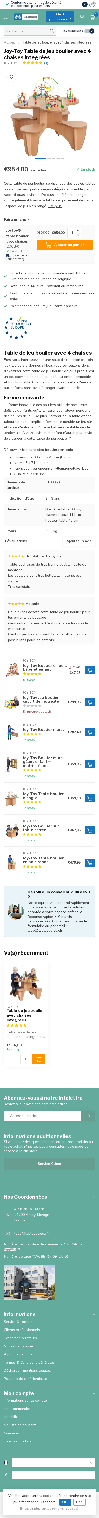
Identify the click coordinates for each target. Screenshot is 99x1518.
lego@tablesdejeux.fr (31, 1233)
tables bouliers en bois (53, 449)
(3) (46, 63)
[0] (92, 17)
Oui (65, 1502)
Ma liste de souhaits (20, 1425)
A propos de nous (18, 1354)
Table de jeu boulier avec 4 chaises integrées (57, 42)
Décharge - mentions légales (27, 1370)
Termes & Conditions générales (29, 1362)
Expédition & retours (20, 1338)
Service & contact (18, 1321)
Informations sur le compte (25, 1400)
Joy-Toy (10, 63)
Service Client (49, 1163)
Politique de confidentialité (25, 1378)
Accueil (9, 42)
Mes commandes (17, 1408)
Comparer (12, 1433)
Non (79, 1502)
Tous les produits (18, 1441)
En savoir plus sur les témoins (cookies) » (50, 1508)
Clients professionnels (22, 1329)
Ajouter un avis (79, 541)
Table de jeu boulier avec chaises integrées (25, 1015)
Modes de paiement (20, 1346)
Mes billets (12, 1416)
